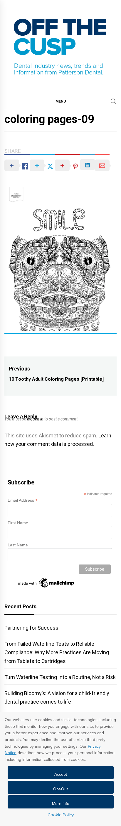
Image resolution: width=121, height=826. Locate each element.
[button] (60, 101)
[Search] (114, 101)
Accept (60, 774)
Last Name (18, 545)
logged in (35, 419)
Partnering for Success (31, 628)
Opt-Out (60, 789)
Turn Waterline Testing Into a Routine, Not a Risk (60, 677)
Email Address (23, 500)
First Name (18, 522)
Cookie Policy (61, 815)
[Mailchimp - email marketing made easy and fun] (46, 587)
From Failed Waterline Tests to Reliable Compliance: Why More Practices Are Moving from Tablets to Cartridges (56, 652)
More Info (60, 803)
